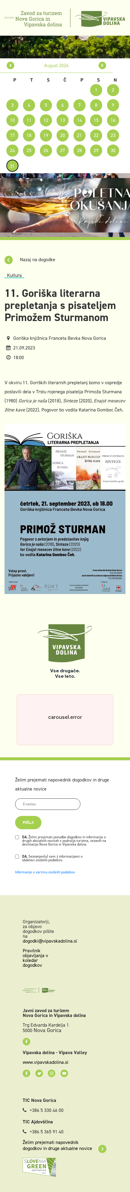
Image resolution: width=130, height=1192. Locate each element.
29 (96, 150)
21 (79, 135)
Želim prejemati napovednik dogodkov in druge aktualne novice (57, 1145)
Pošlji (28, 822)
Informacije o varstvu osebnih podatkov (45, 872)
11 (29, 120)
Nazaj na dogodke (37, 259)
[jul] (10, 65)
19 (46, 135)
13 (62, 120)
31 (12, 166)
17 (12, 135)
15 (96, 120)
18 (29, 135)
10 (12, 120)
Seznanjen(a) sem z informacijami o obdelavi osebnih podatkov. (52, 858)
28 (79, 150)
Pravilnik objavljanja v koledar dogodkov (35, 957)
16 (113, 120)
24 (12, 150)
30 (113, 150)
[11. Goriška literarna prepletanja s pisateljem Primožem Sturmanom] (65, 508)
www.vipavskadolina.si (45, 1062)
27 (62, 150)
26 (46, 150)
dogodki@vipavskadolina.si (50, 941)
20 (62, 135)
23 (113, 135)
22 (96, 135)
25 (29, 150)
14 (79, 120)
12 (46, 120)
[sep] (102, 65)
